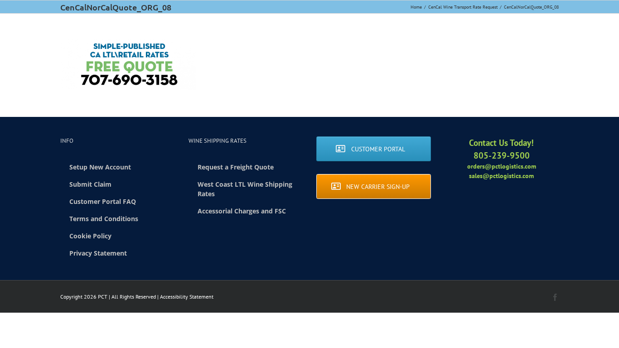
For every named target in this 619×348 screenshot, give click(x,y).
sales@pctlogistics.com (501, 176)
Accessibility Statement (186, 296)
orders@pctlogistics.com (501, 166)
